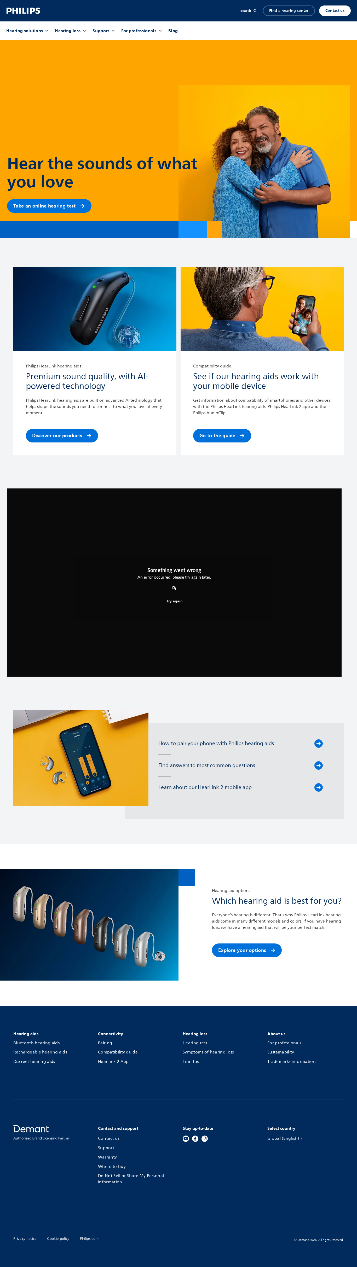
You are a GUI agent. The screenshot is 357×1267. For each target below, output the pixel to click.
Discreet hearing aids (34, 1062)
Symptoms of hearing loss (208, 1052)
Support (106, 1148)
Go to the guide (217, 435)
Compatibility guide (118, 1052)
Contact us (334, 10)
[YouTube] (186, 1139)
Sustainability (280, 1052)
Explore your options (242, 950)
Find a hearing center (289, 10)
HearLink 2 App (113, 1062)
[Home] (23, 11)
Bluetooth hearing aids (36, 1043)
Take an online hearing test (44, 206)
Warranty (107, 1157)
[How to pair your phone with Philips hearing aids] (318, 743)
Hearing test (195, 1043)
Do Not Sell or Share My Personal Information (131, 1179)
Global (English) (283, 1139)
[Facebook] (195, 1139)
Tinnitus (191, 1062)
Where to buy (112, 1167)
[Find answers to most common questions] (318, 765)
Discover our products (57, 435)
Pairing (105, 1043)
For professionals (284, 1043)
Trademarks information (291, 1062)
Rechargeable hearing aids (40, 1052)
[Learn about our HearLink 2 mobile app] (318, 787)
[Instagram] (204, 1139)
